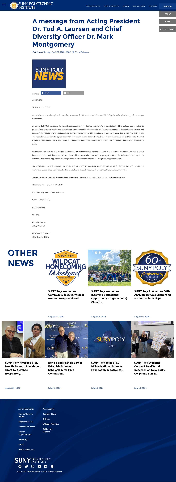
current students (111, 6)
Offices (46, 419)
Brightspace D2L (25, 422)
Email (21, 444)
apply (168, 14)
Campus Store (49, 414)
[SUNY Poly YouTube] (38, 465)
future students (93, 6)
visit (167, 21)
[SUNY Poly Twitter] (25, 465)
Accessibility (48, 409)
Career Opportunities (24, 433)
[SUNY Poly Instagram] (32, 465)
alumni (126, 6)
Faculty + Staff (139, 6)
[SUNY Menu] (4, 5)
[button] (51, 93)
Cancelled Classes (26, 427)
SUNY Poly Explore (47, 430)
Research (153, 6)
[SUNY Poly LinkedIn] (44, 465)
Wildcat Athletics (51, 424)
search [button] (168, 6)
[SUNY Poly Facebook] (19, 465)
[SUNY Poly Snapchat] (51, 465)
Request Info (167, 29)
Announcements (26, 409)
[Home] (31, 5)
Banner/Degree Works (25, 415)
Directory (22, 439)
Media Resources (26, 449)
